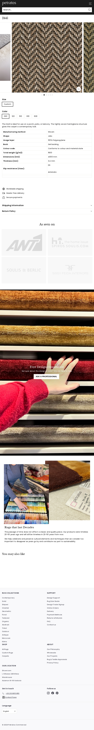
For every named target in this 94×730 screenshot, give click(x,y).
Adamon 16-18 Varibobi (11, 680)
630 (35, 116)
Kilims (4, 641)
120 (13, 116)
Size (4, 99)
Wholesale (51, 653)
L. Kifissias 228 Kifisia (10, 674)
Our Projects (52, 656)
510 (20, 116)
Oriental (5, 608)
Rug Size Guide (53, 601)
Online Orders (53, 608)
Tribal (4, 628)
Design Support (53, 598)
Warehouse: (7, 677)
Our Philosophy (53, 649)
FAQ (48, 621)
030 (5, 116)
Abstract (5, 625)
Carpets (5, 656)
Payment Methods (54, 615)
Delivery (50, 611)
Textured (5, 618)
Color (4, 111)
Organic (5, 621)
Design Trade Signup (55, 604)
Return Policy (8, 211)
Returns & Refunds (54, 618)
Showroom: (7, 670)
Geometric (6, 611)
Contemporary (8, 598)
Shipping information (13, 205)
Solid (4, 601)
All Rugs (5, 649)
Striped (5, 604)
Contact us (51, 625)
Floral (4, 615)
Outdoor (5, 631)
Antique (5, 635)
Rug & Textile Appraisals (57, 659)
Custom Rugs (7, 653)
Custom (7, 104)
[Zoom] (78, 89)
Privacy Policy (52, 663)
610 (28, 116)
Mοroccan (6, 638)
